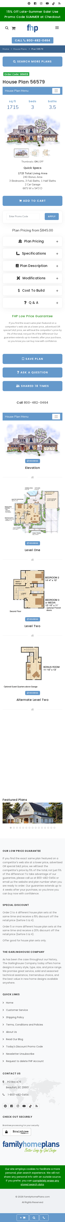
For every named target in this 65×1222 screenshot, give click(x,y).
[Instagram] (41, 3)
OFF (41, 161)
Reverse (33, 461)
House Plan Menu (16, 91)
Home (6, 49)
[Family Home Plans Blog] (59, 3)
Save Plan (33, 359)
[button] (10, 828)
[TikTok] (53, 3)
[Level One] (32, 511)
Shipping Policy (15, 1017)
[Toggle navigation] (56, 91)
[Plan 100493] (32, 813)
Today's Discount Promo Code (24, 1046)
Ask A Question (33, 372)
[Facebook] (35, 3)
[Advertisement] (32, 754)
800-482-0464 (36, 402)
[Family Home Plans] (32, 28)
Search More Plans (34, 61)
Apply (52, 216)
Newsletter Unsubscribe (20, 1054)
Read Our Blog (14, 1039)
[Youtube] (47, 3)
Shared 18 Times (34, 386)
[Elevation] (32, 131)
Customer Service (17, 1010)
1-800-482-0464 (18, 1094)
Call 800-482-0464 (32, 40)
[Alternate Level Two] (32, 665)
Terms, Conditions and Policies (24, 1024)
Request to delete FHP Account (25, 1061)
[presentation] (5, 814)
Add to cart (34, 201)
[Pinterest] (29, 3)
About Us (11, 1032)
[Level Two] (32, 590)
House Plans (20, 49)
